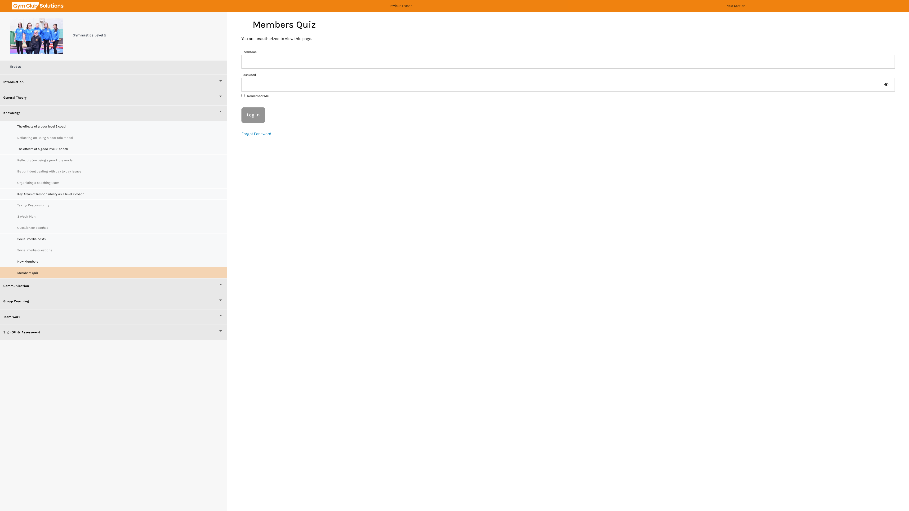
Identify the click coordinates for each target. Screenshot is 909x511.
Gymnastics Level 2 (89, 35)
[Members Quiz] (36, 36)
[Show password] (886, 85)
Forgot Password (256, 133)
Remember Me (257, 96)
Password (248, 75)
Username (249, 52)
